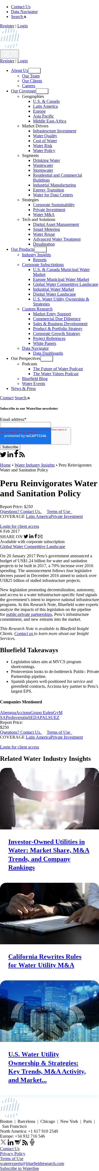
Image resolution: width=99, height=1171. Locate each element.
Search (17, 16)
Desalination (44, 244)
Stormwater (43, 170)
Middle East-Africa (49, 121)
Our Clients (32, 80)
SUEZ (53, 717)
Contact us (24, 633)
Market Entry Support (52, 313)
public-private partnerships (29, 614)
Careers (28, 85)
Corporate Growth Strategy (56, 333)
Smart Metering (46, 229)
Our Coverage (23, 91)
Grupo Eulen (42, 712)
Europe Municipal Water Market (61, 279)
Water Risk (42, 145)
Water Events (33, 383)
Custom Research (37, 309)
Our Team (31, 76)
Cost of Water (45, 140)
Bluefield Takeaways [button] (29, 650)
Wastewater (43, 165)
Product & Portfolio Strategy (57, 328)
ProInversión (17, 717)
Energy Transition (48, 190)
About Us (19, 70)
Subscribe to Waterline (19, 1168)
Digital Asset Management (56, 224)
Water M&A (44, 214)
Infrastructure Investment (54, 131)
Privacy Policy (12, 1153)
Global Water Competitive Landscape (65, 284)
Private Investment (49, 209)
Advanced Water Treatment (57, 239)
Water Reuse (44, 234)
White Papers (44, 343)
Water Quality (45, 135)
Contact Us (21, 6)
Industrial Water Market (53, 289)
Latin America (45, 106)
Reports (39, 259)
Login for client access (19, 526)
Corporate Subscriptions (43, 264)
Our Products (22, 249)
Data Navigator (24, 11)
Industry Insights (36, 254)
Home (5, 465)
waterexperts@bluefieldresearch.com (32, 1163)
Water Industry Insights (35, 465)
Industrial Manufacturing (54, 185)
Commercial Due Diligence (57, 318)
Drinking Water (46, 160)
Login (22, 26)
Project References (49, 338)
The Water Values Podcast (55, 373)
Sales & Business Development (60, 323)
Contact (6, 397)
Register (7, 26)
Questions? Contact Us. (20, 511)
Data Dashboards (48, 353)
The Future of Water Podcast (58, 368)
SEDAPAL (38, 717)
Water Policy (44, 150)
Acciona (23, 712)
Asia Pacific (43, 116)
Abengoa (8, 712)
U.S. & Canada (46, 101)
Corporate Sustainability (54, 204)
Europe (39, 111)
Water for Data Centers (53, 195)
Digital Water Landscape (54, 294)
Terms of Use (59, 511)
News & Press (23, 388)
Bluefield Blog (35, 378)
